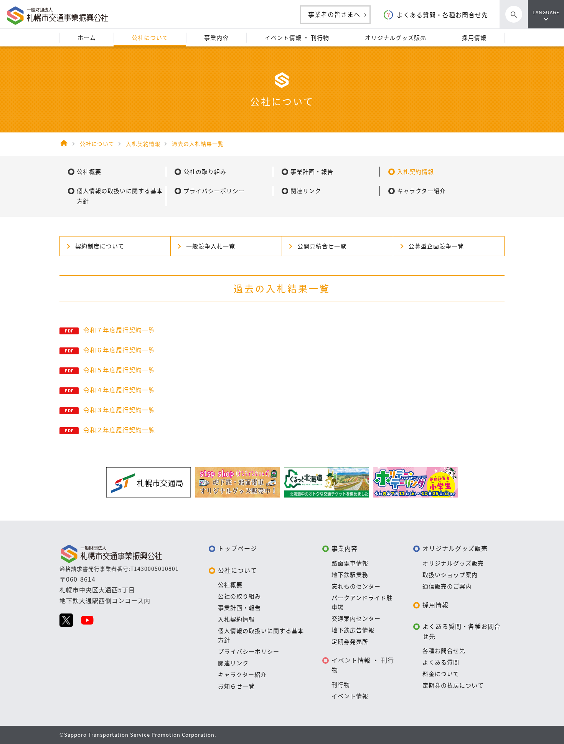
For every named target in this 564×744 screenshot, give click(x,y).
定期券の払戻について (453, 685)
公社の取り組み (239, 596)
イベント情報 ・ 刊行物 (362, 665)
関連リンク (233, 663)
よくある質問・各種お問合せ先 (442, 14)
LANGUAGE (546, 12)
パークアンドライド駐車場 (361, 602)
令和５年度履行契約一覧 (119, 369)
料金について (440, 674)
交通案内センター (356, 618)
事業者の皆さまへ (334, 14)
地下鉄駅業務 (349, 574)
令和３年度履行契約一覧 (119, 409)
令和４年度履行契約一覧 (119, 389)
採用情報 (435, 604)
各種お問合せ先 (443, 650)
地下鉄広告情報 (352, 630)
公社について (237, 570)
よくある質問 (440, 662)
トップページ (237, 548)
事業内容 (344, 548)
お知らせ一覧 (236, 686)
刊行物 (340, 684)
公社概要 (230, 584)
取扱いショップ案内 (450, 574)
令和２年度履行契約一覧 (119, 429)
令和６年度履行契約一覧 (119, 349)
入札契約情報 (236, 619)
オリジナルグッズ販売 (455, 548)
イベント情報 (349, 696)
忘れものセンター (356, 586)
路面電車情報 (349, 563)
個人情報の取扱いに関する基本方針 (261, 635)
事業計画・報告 (239, 607)
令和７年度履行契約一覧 (119, 329)
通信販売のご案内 (447, 586)
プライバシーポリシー (248, 651)
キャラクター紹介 (242, 674)
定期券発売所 (349, 641)
